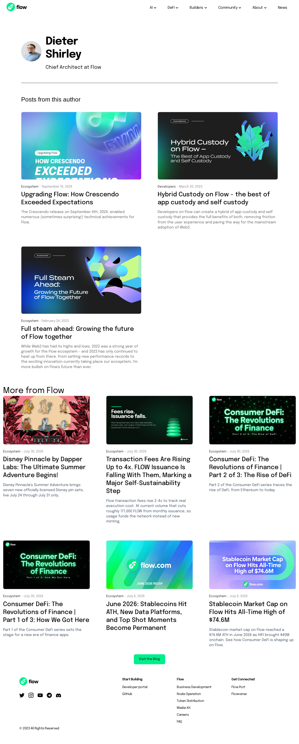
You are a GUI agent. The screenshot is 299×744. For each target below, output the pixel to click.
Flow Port (238, 687)
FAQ (179, 721)
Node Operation (189, 694)
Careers (183, 715)
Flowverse (239, 694)
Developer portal (134, 687)
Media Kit (183, 708)
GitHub (127, 694)
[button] (153, 8)
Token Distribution (190, 701)
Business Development (194, 687)
